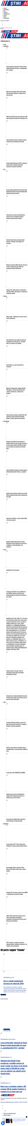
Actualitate (6, 9)
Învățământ (6, 18)
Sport (4, 16)
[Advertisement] (14, 1013)
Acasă (5, 8)
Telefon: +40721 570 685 (21, 1102)
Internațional (6, 14)
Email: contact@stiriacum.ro (7, 1102)
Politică (5, 12)
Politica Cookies (6, 1115)
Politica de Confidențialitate (9, 1113)
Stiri (4, 11)
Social (5, 15)
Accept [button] (12, 1123)
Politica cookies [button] (6, 1123)
